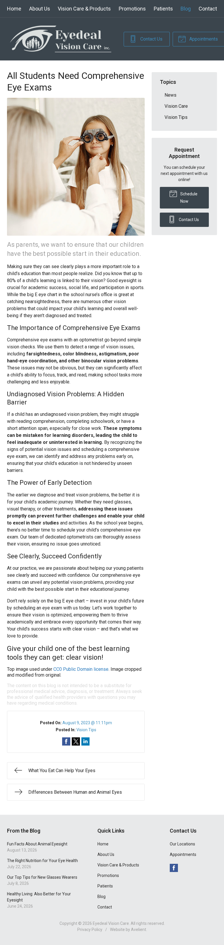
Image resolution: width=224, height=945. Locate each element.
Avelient (138, 929)
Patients (163, 9)
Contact (208, 9)
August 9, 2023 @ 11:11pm (87, 722)
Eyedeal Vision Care (111, 923)
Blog (186, 9)
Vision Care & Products (84, 9)
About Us (39, 9)
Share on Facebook (66, 741)
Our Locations (182, 844)
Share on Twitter (76, 741)
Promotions (132, 9)
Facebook (174, 868)
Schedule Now (188, 198)
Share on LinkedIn (85, 741)
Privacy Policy (89, 929)
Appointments (183, 854)
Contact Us (150, 39)
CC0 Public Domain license (80, 669)
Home (14, 9)
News (170, 95)
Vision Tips (86, 729)
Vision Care (176, 106)
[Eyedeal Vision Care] (60, 39)
